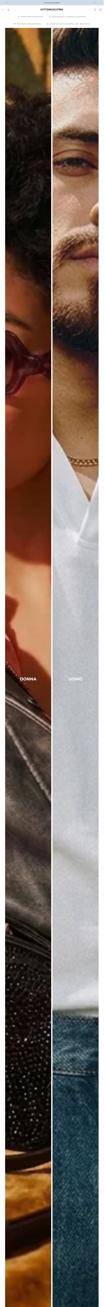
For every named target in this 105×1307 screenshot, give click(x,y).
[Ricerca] (8, 10)
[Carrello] (100, 10)
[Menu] (3, 10)
